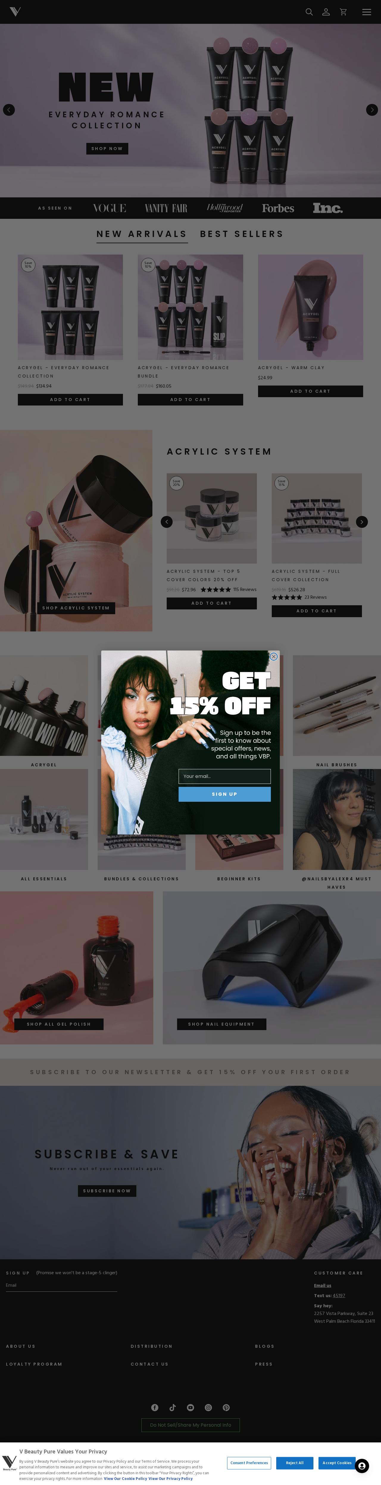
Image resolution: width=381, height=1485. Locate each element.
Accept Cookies (337, 1463)
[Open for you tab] (362, 1466)
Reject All (295, 1463)
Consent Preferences (249, 1463)
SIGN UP (225, 794)
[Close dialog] (273, 656)
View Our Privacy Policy (171, 1479)
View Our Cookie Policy (125, 1479)
